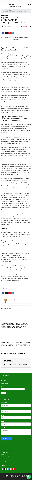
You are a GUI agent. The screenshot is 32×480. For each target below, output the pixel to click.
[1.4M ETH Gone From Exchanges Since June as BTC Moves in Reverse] (23, 313)
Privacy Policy (5, 452)
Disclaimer (4, 454)
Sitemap (4, 461)
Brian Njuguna (8, 26)
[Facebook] (2, 469)
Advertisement (5, 456)
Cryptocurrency (9, 10)
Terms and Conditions (7, 450)
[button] (28, 477)
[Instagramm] (8, 469)
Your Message (4, 427)
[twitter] (5, 469)
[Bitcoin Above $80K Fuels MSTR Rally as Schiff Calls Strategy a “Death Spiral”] (8, 332)
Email (2, 415)
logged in (13, 364)
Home (3, 10)
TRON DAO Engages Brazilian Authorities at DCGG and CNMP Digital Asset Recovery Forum (8, 325)
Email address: (4, 387)
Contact (4, 459)
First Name (4, 402)
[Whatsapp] (11, 469)
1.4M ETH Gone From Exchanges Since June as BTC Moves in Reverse (22, 325)
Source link (4, 288)
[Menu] (2, 2)
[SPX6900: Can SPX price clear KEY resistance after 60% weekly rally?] (23, 332)
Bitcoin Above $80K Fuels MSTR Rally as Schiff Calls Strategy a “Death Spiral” (7, 345)
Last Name (4, 409)
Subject (3, 421)
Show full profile (24, 299)
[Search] (29, 2)
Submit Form (6, 438)
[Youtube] (13, 469)
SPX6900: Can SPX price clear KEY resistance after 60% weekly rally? (23, 344)
